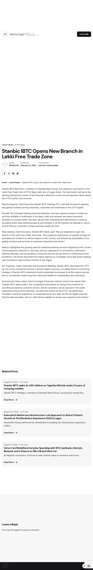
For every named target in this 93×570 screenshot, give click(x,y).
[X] (9, 173)
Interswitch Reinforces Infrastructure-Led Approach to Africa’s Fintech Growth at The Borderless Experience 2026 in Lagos (43, 417)
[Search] (5, 564)
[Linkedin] (13, 173)
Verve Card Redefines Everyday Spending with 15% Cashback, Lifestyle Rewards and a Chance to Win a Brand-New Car (43, 449)
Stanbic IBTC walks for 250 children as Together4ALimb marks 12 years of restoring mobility (44, 387)
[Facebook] (4, 173)
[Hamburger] (5, 34)
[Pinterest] (17, 173)
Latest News (7, 145)
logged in (17, 530)
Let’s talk (84, 34)
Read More (9, 400)
